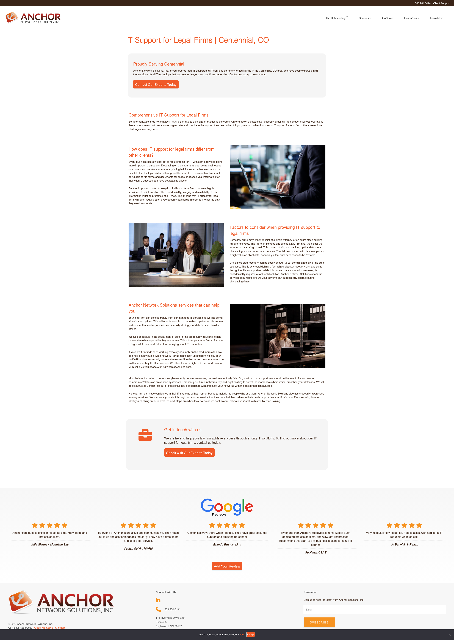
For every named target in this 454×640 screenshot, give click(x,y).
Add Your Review (227, 566)
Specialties (365, 18)
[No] (449, 634)
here (242, 634)
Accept (250, 634)
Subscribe (319, 622)
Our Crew (388, 18)
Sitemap (60, 627)
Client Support (441, 3)
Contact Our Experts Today (156, 84)
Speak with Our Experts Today (189, 452)
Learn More (436, 18)
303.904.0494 (423, 3)
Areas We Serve (43, 627)
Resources (411, 18)
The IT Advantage (337, 18)
